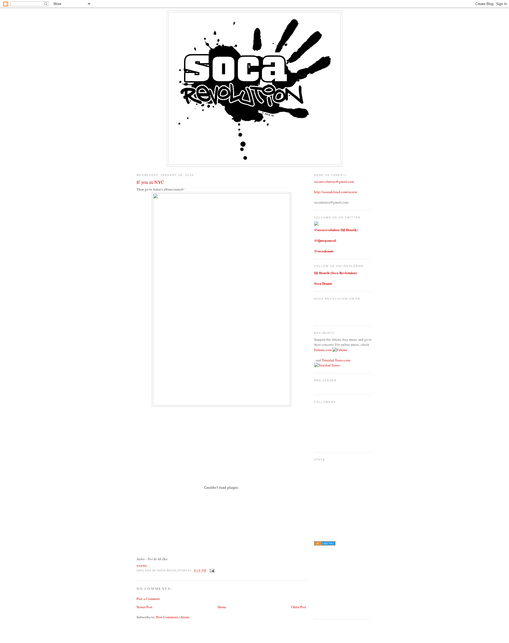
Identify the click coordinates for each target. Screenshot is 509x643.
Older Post (298, 607)
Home (222, 607)
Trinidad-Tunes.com (336, 360)
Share (142, 565)
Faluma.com (323, 349)
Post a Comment (148, 598)
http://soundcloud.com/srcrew (335, 191)
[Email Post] (211, 570)
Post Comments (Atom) (172, 617)
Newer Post (144, 607)
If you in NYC (150, 182)
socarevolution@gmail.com (334, 181)
